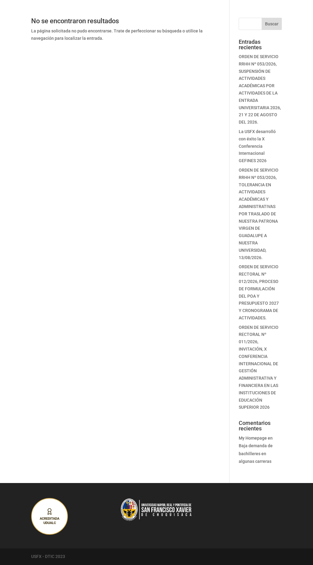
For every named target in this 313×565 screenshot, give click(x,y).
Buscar (271, 23)
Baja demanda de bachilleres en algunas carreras (256, 453)
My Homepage (253, 438)
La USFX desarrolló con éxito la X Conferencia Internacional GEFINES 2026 (257, 146)
